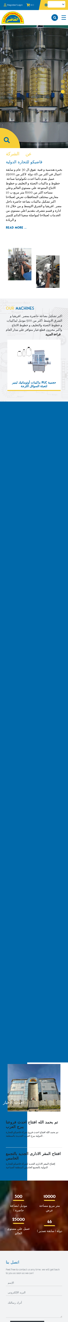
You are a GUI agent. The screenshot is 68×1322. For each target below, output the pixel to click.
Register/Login (15, 5)
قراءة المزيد (53, 334)
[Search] (54, 17)
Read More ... (16, 227)
